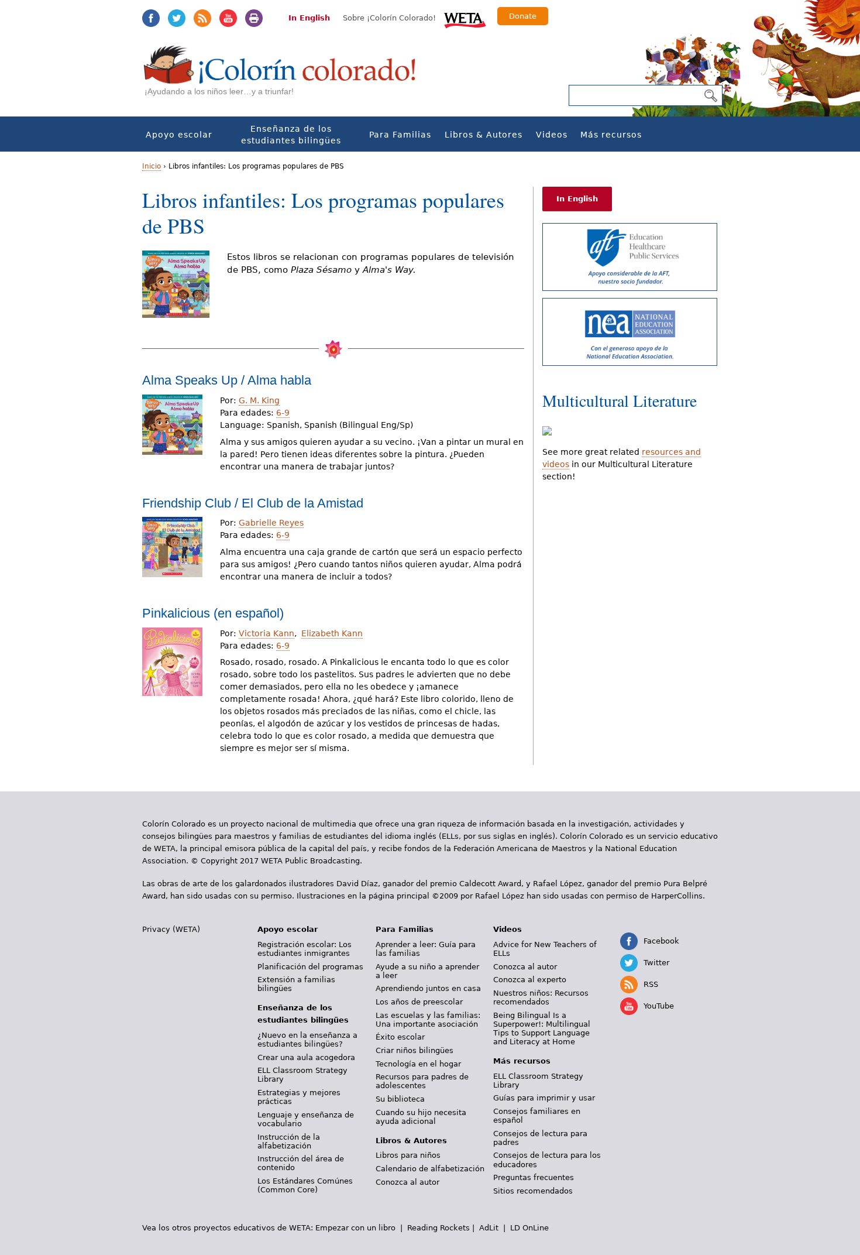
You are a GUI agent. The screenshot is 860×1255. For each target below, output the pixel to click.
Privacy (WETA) (171, 929)
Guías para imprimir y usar (544, 1097)
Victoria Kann (266, 633)
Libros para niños (408, 1155)
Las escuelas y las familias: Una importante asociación (428, 1019)
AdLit (488, 1227)
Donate (522, 16)
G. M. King (259, 400)
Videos (551, 134)
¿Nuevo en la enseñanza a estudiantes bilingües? (307, 1039)
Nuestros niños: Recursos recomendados (541, 997)
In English (309, 17)
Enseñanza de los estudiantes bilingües (291, 134)
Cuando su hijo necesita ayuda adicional (421, 1117)
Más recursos (611, 134)
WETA (465, 18)
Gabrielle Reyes (271, 522)
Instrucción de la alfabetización (288, 1141)
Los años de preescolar (419, 1001)
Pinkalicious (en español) (213, 613)
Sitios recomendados (533, 1191)
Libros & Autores (483, 134)
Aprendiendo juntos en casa (428, 988)
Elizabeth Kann (332, 633)
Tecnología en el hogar (418, 1063)
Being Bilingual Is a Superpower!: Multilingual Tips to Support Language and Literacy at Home (541, 1028)
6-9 (283, 412)
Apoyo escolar (179, 134)
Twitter (176, 18)
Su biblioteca (400, 1099)
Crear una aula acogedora (306, 1057)
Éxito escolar (400, 1037)
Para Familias (400, 134)
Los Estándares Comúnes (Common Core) (305, 1185)
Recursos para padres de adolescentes (422, 1081)
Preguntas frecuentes (533, 1177)
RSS (202, 18)
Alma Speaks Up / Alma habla (226, 380)
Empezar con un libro (355, 1227)
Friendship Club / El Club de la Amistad (252, 503)
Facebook (151, 18)
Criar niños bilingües (414, 1050)
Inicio (151, 166)
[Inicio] (286, 76)
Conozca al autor (407, 1182)
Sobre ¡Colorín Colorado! (389, 17)
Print (254, 18)
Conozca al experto (529, 979)
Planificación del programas (310, 966)
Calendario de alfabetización (430, 1168)
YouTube (228, 18)
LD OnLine (529, 1227)
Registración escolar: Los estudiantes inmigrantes (304, 949)
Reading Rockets (438, 1227)
